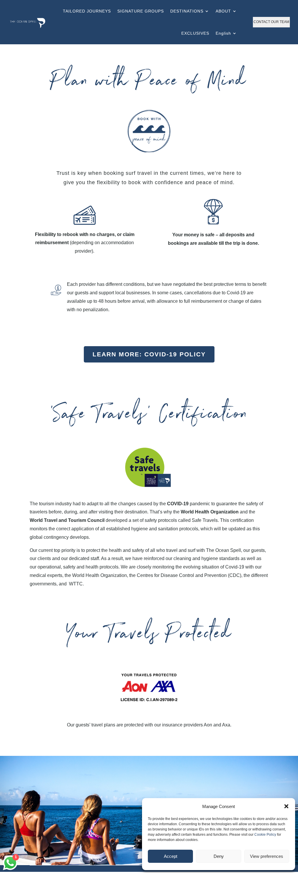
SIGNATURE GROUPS (140, 11)
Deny (219, 856)
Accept (170, 856)
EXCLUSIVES (195, 33)
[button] (286, 806)
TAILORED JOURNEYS (87, 11)
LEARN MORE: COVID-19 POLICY (149, 354)
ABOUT (223, 11)
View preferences (266, 856)
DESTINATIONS (186, 11)
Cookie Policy (265, 834)
